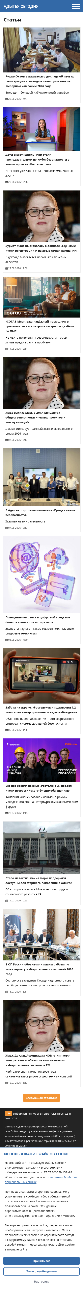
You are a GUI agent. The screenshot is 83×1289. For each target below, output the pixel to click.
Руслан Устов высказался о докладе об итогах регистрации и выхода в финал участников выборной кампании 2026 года (39, 81)
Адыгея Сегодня (21, 6)
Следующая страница (41, 1098)
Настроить (41, 1281)
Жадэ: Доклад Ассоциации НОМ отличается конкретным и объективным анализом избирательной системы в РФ (37, 1060)
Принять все (41, 1261)
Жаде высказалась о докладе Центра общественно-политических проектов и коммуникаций (35, 417)
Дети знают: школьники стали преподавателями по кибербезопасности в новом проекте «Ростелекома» (37, 159)
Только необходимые (41, 1271)
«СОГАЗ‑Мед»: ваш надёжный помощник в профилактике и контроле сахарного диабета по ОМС (39, 326)
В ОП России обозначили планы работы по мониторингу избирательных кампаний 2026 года (39, 969)
